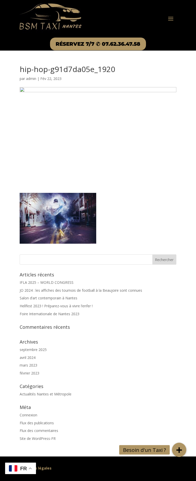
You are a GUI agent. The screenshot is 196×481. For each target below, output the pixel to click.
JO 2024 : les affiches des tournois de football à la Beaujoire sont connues (81, 290)
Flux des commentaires (39, 430)
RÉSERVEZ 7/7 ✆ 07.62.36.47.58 (98, 44)
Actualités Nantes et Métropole (45, 394)
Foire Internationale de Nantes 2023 (49, 313)
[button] (179, 450)
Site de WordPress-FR (38, 438)
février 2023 (29, 373)
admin (31, 78)
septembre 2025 (33, 349)
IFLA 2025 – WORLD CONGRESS (47, 282)
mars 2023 (28, 365)
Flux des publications (37, 422)
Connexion (28, 415)
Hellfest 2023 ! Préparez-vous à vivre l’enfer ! (56, 305)
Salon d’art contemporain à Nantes (48, 298)
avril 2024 (27, 357)
